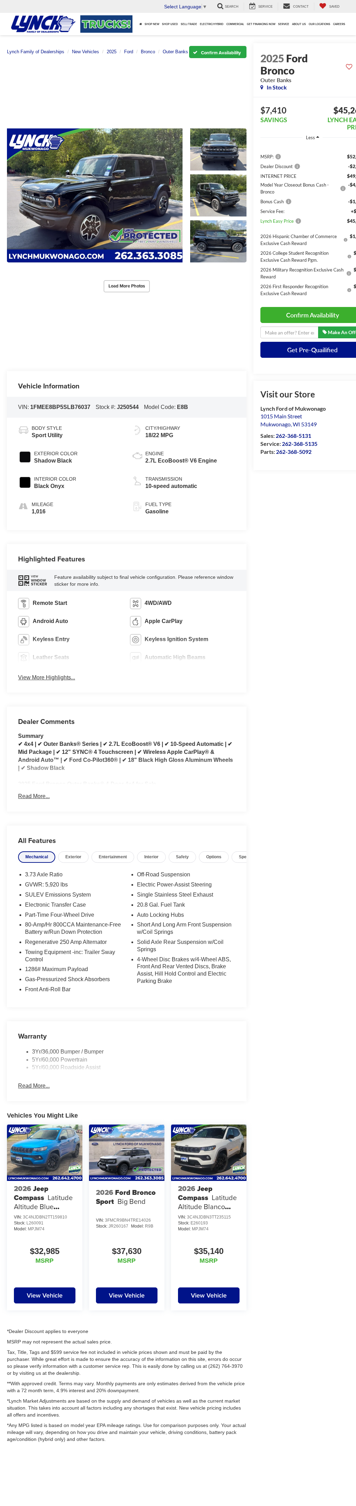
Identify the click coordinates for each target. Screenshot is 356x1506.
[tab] (36, 857)
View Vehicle (45, 1295)
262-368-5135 (299, 443)
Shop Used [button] (170, 24)
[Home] (140, 24)
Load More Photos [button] (126, 286)
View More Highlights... (46, 677)
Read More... (34, 796)
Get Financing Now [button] (261, 24)
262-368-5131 (293, 435)
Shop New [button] (152, 24)
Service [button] (283, 24)
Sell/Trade (189, 24)
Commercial (235, 24)
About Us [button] (299, 24)
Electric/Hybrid (212, 24)
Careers (339, 24)
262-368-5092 (294, 451)
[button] (95, 195)
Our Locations (319, 24)
